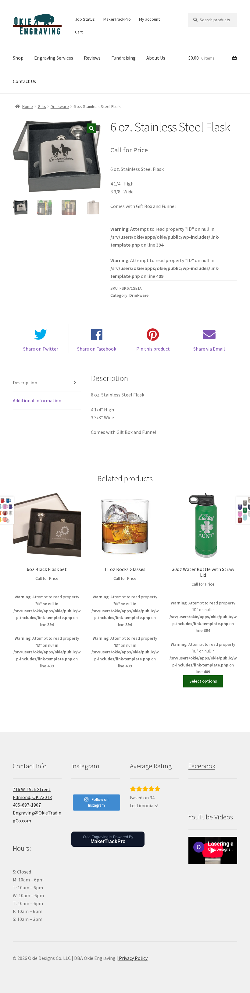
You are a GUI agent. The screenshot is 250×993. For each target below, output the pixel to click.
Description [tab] (25, 382)
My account (149, 19)
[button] (91, 128)
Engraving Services (53, 58)
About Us (155, 58)
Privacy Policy (133, 958)
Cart (79, 32)
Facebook (201, 766)
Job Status (85, 19)
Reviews (92, 58)
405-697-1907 (27, 805)
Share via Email (209, 349)
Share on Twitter (40, 349)
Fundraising (123, 58)
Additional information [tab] (37, 400)
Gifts (42, 106)
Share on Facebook (96, 349)
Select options (203, 681)
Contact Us (24, 81)
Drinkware (60, 106)
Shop (18, 58)
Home (27, 106)
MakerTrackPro (117, 19)
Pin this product (153, 349)
